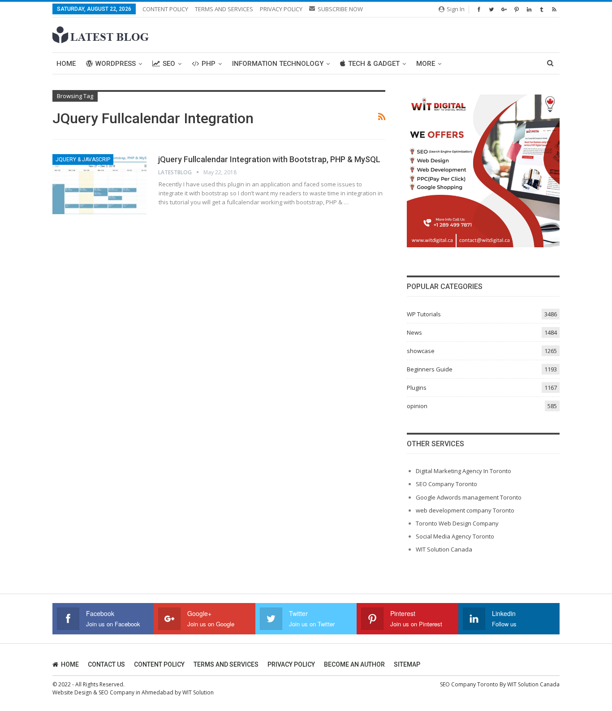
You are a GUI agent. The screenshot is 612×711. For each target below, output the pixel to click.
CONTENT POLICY (165, 9)
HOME (70, 664)
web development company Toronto (465, 510)
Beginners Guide (430, 369)
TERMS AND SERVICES (224, 9)
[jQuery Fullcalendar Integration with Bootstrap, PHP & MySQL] (99, 184)
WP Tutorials (424, 314)
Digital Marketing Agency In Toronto (463, 471)
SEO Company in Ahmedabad (136, 692)
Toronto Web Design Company (457, 523)
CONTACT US (106, 664)
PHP (208, 64)
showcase (421, 351)
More (425, 64)
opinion (417, 406)
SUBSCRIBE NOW (340, 9)
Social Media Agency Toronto (455, 536)
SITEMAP (407, 664)
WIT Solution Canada (444, 549)
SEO (169, 64)
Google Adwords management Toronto (468, 497)
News (414, 332)
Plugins (417, 388)
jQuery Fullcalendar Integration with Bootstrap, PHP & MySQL (269, 159)
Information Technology (277, 64)
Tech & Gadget (374, 64)
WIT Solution (198, 692)
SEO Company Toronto (446, 484)
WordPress (115, 64)
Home (66, 64)
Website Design (72, 692)
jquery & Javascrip (83, 159)
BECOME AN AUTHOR (354, 664)
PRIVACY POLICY (281, 9)
